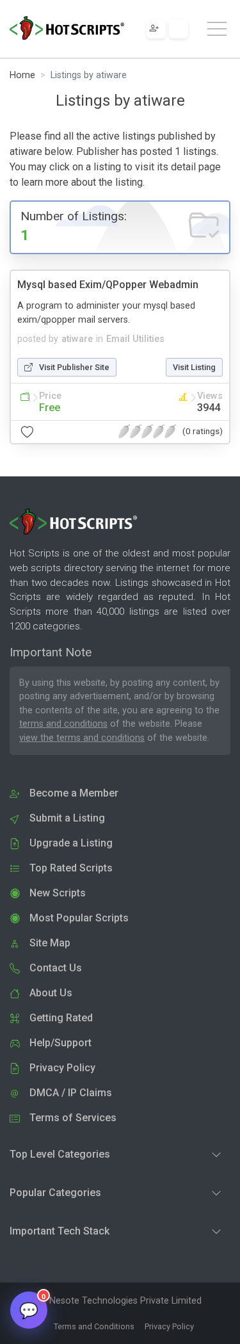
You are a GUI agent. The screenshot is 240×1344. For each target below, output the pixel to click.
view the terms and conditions (82, 738)
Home (22, 75)
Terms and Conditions (94, 1326)
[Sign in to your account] (178, 28)
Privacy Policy (169, 1326)
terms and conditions (63, 723)
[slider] (147, 432)
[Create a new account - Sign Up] (156, 28)
